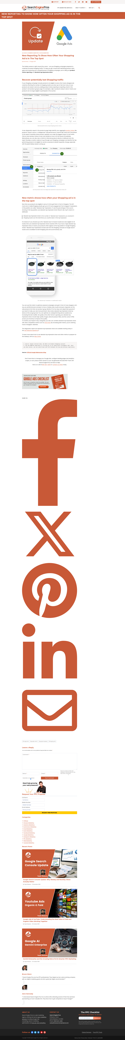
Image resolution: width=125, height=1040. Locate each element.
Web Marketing (28, 841)
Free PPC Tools (97, 1032)
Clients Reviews (86, 1032)
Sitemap (90, 1038)
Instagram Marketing (29, 837)
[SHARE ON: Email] (49, 737)
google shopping (43, 741)
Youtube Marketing (29, 843)
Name (25, 773)
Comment (26, 754)
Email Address (26, 807)
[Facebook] (75, 2)
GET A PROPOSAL (96, 2)
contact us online (58, 364)
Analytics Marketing (29, 825)
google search (33, 741)
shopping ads (52, 741)
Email (43, 773)
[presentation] (49, 863)
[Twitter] (79, 2)
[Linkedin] (82, 2)
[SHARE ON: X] (49, 561)
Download (97, 1018)
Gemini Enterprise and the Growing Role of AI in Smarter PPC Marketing (49, 959)
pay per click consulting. (39, 1023)
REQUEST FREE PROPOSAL (49, 812)
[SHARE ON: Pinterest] (49, 618)
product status (70, 130)
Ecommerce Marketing (33, 53)
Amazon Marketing (29, 823)
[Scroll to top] (121, 1038)
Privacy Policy (84, 1038)
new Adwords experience (31, 330)
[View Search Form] (99, 7)
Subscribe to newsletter (28, 778)
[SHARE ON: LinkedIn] (49, 682)
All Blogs (24, 53)
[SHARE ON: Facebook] (49, 505)
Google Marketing (44, 53)
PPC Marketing (28, 839)
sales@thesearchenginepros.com (59, 1023)
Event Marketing (28, 831)
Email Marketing (28, 829)
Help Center (37, 336)
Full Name (25, 797)
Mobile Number (26, 802)
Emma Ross (25, 61)
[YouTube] (86, 2)
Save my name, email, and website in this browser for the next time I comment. (67, 772)
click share (48, 322)
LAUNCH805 (100, 1038)
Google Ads (26, 741)
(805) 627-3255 (58, 1021)
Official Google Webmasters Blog (36, 352)
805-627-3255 (46, 364)
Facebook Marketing (29, 833)
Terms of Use (77, 1038)
